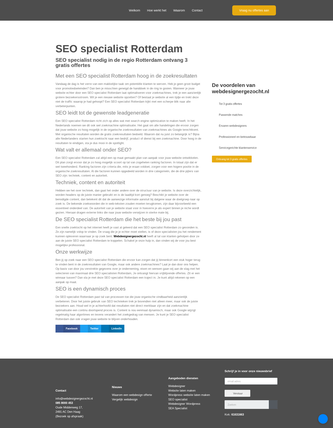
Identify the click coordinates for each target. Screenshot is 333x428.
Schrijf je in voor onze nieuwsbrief (248, 371)
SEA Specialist (177, 408)
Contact (197, 10)
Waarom (179, 10)
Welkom (134, 10)
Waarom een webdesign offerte (132, 395)
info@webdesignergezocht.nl (74, 398)
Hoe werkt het (156, 10)
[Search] (273, 404)
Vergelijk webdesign (125, 399)
